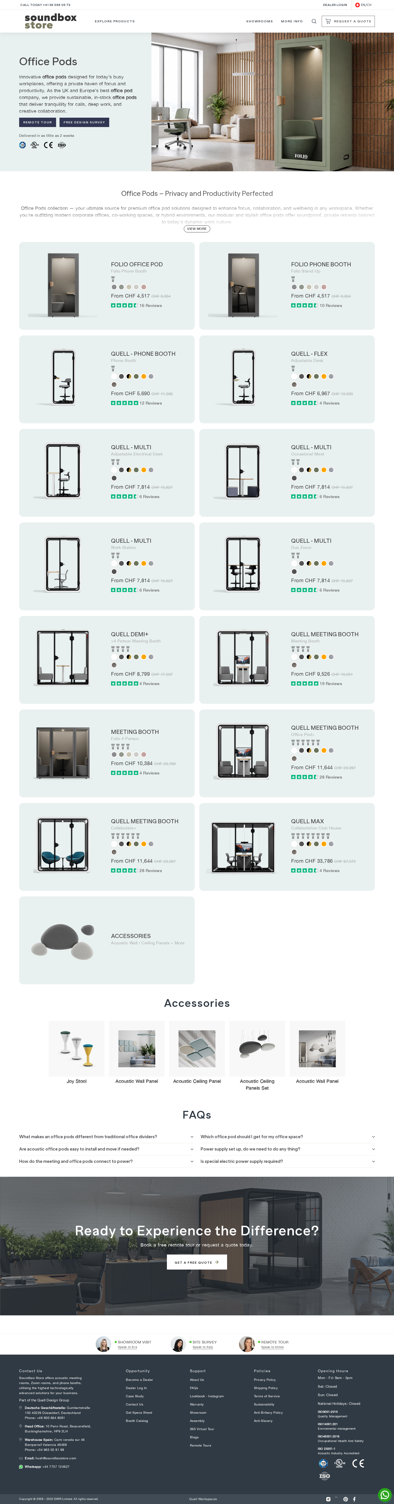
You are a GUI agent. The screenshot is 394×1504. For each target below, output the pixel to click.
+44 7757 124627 (47, 1466)
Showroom (198, 1412)
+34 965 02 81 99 (50, 1450)
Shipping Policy (266, 1388)
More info (292, 21)
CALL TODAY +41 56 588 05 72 (45, 5)
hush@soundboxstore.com (50, 1458)
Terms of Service (267, 1396)
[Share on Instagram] (328, 1499)
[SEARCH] (314, 21)
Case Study (135, 1396)
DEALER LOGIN (335, 5)
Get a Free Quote (194, 1262)
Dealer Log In (136, 1388)
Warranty (197, 1404)
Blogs (194, 1437)
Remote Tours (200, 1445)
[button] (125, 305)
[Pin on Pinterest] (345, 1499)
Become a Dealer (139, 1380)
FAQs (194, 1388)
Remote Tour (37, 122)
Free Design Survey (84, 122)
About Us (197, 1380)
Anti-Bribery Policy (268, 1412)
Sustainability (264, 1404)
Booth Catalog (137, 1421)
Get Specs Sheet (139, 1412)
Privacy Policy (265, 1380)
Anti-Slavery (263, 1421)
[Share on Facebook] (354, 1499)
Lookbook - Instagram (207, 1396)
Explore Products (115, 21)
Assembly (197, 1421)
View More (197, 229)
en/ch (366, 5)
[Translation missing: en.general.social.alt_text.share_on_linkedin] (337, 1499)
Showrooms (259, 21)
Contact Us (134, 1404)
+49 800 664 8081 (51, 1418)
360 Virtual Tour (202, 1429)
